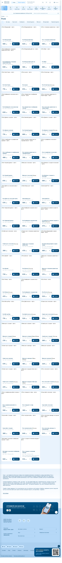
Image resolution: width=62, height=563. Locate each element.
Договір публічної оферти (6, 555)
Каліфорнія (22, 21)
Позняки (13, 550)
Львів (22, 546)
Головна (2, 16)
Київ (4, 546)
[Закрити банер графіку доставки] (58, 13)
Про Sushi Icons (21, 535)
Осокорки (32, 550)
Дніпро (16, 546)
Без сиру (8, 21)
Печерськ (19, 550)
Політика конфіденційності (19, 555)
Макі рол (39, 21)
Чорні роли (14, 21)
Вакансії (41, 529)
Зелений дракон (30, 21)
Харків (10, 546)
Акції (19, 532)
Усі (2, 21)
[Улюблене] (46, 2)
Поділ (9, 550)
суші (13, 477)
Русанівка (4, 550)
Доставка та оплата (22, 529)
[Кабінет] (50, 2)
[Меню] (2, 2)
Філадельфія (46, 21)
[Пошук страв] (42, 2)
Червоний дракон (55, 21)
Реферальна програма (44, 532)
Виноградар (26, 550)
